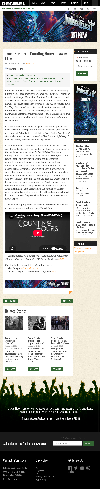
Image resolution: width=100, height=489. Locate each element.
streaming (54, 81)
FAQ (37, 474)
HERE (61, 259)
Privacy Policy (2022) (45, 477)
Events (53, 3)
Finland (56, 78)
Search (96, 6)
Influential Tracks (29, 268)
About (85, 3)
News (34, 3)
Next (66, 300)
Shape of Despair (29, 81)
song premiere (43, 81)
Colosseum (23, 78)
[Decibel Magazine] (13, 3)
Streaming (20, 75)
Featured (12, 75)
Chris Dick (29, 63)
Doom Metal (47, 78)
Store (63, 3)
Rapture (18, 81)
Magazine (74, 3)
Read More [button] (11, 369)
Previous (11, 300)
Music (43, 3)
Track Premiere (31, 75)
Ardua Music (13, 78)
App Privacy (41, 479)
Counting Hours (35, 78)
